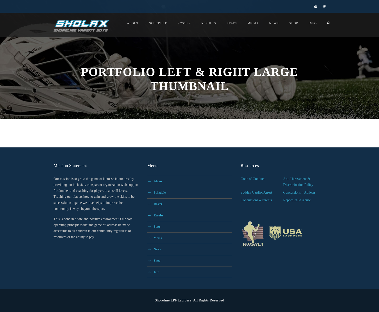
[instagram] (324, 6)
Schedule (158, 23)
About (133, 23)
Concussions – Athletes (299, 192)
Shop (293, 23)
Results (208, 23)
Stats (232, 23)
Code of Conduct (253, 179)
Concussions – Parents (256, 200)
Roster (184, 23)
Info (313, 23)
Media (253, 23)
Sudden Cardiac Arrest (256, 192)
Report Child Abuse (297, 200)
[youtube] (315, 6)
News (274, 23)
